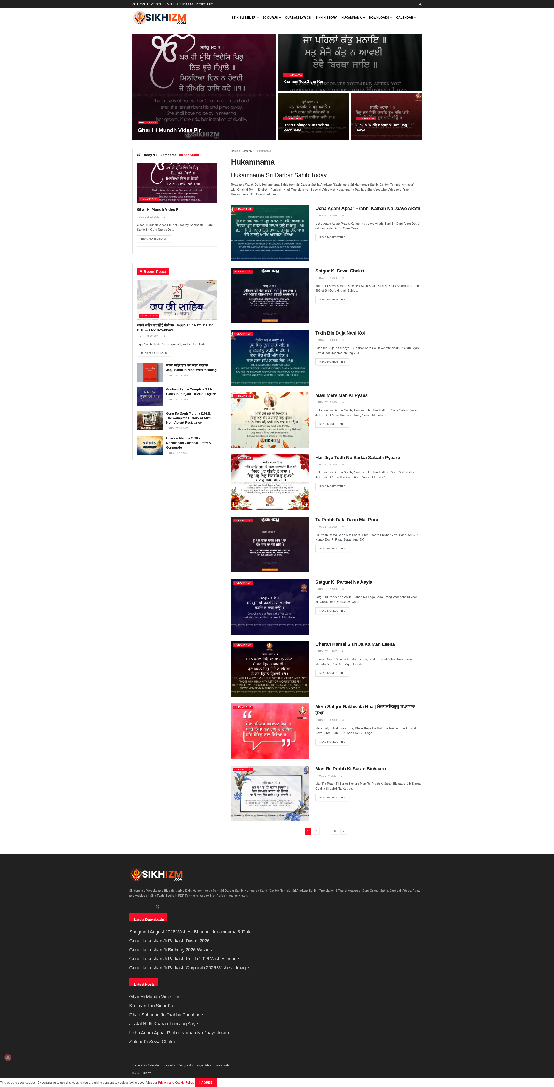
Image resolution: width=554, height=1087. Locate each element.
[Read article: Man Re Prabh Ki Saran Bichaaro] (270, 793)
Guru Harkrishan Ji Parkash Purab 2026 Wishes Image (184, 958)
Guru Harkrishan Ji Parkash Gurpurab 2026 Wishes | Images (190, 967)
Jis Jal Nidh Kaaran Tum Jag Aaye (163, 1023)
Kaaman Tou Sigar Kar (303, 81)
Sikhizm (146, 1073)
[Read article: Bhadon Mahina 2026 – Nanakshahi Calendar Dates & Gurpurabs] (150, 445)
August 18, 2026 (327, 215)
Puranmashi (221, 1065)
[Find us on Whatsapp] (138, 907)
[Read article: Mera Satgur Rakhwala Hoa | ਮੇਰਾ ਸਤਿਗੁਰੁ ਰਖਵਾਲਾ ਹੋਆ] (270, 731)
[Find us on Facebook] (130, 907)
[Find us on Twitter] (157, 907)
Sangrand (185, 1065)
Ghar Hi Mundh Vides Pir (169, 130)
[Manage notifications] (7, 1057)
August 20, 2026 (295, 138)
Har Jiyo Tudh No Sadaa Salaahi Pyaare (357, 457)
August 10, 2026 (327, 720)
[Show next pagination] (343, 831)
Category (247, 150)
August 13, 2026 (327, 526)
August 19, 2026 (368, 138)
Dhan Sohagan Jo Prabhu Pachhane (166, 1014)
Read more (332, 237)
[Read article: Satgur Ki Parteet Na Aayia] (270, 607)
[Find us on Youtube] (149, 907)
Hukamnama (351, 17)
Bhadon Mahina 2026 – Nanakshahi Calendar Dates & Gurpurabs (188, 442)
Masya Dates (202, 1065)
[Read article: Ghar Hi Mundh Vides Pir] (177, 183)
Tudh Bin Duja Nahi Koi (340, 333)
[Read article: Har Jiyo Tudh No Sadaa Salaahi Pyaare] (270, 482)
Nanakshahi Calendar (145, 1065)
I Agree (206, 1082)
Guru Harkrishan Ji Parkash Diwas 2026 (169, 940)
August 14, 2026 (327, 464)
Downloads (379, 17)
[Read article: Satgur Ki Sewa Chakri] (270, 295)
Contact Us (186, 3)
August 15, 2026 (327, 402)
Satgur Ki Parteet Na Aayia (343, 582)
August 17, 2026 (327, 278)
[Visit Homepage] (159, 17)
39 (334, 831)
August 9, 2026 (326, 775)
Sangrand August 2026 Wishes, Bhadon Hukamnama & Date (190, 932)
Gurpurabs (169, 1065)
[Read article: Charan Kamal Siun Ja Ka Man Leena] (270, 669)
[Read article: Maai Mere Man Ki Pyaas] (270, 420)
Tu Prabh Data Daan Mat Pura (346, 519)
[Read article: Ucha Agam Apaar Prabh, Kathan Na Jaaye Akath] (270, 233)
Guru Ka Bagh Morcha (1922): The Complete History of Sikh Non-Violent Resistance (188, 417)
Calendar (404, 17)
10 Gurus (270, 17)
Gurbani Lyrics (298, 17)
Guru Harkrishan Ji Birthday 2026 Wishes (170, 950)
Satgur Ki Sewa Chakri (339, 271)
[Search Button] (420, 4)
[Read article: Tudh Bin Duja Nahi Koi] (270, 358)
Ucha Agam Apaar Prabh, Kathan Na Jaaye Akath (367, 208)
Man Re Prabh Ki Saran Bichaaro (350, 768)
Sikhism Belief (243, 17)
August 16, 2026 (327, 340)
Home (234, 150)
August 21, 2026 (295, 90)
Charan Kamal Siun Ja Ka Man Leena (355, 644)
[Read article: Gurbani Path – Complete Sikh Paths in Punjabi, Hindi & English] (150, 396)
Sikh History (326, 17)
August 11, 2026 (327, 651)
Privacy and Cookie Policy (175, 1082)
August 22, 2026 (150, 138)
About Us (172, 3)
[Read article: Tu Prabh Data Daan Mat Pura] (270, 544)
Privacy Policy (204, 3)
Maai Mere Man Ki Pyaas (341, 395)
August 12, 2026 (327, 589)
